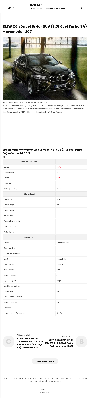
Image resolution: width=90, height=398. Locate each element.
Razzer (36, 5)
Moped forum (45, 389)
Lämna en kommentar (45, 361)
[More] (5, 8)
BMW (58, 167)
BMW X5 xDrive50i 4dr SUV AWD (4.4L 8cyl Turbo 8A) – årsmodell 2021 (59, 343)
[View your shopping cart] (85, 8)
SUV (58, 178)
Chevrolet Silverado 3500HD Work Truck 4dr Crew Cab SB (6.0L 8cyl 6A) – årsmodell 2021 (30, 343)
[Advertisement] (45, 132)
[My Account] (81, 8)
